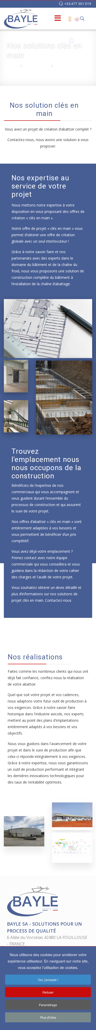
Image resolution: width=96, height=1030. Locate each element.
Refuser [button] (48, 992)
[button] (70, 41)
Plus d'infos (48, 1017)
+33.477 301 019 (77, 3)
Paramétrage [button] (48, 1005)
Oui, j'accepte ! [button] (48, 979)
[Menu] (49, 18)
